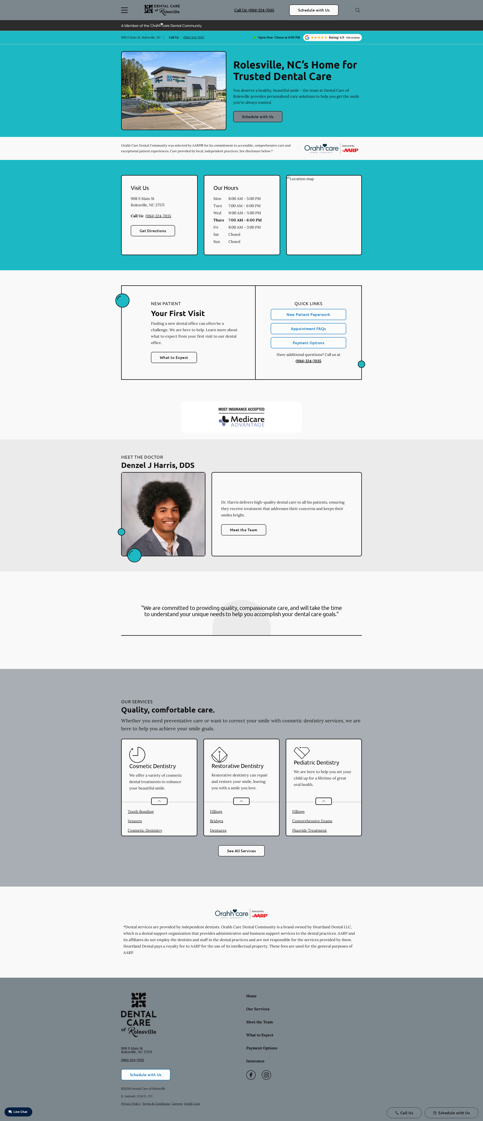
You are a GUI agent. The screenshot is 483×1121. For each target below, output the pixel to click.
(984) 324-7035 (193, 37)
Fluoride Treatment (309, 830)
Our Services (258, 1009)
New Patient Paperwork (308, 314)
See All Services (241, 850)
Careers (177, 1104)
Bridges (216, 820)
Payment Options (308, 342)
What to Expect (174, 357)
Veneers (135, 820)
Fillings (216, 811)
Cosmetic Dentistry (145, 830)
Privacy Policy (131, 1104)
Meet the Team (243, 529)
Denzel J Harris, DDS (158, 465)
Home (251, 996)
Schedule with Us (314, 10)
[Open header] (125, 10)
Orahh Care (192, 1104)
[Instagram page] (266, 1075)
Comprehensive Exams (312, 820)
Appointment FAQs (308, 328)
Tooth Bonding (141, 811)
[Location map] (324, 215)
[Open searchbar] (358, 10)
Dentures (218, 830)
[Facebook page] (251, 1075)
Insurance (255, 1061)
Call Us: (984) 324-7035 (254, 10)
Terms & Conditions (156, 1104)
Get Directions (153, 230)
